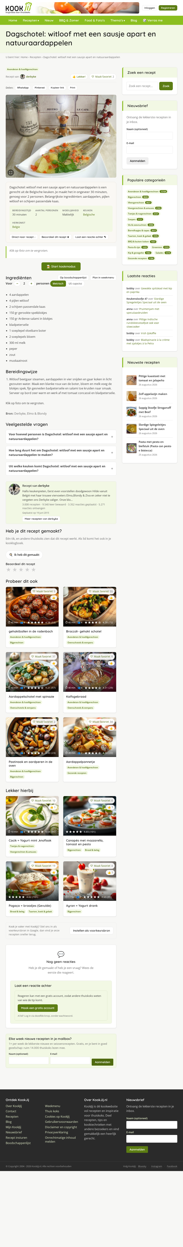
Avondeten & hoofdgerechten (22, 69)
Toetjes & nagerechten (22, 846)
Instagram (156, 1166)
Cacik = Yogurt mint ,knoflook (30, 840)
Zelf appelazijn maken (153, 394)
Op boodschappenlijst (73, 277)
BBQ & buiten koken (141, 241)
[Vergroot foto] (11, 172)
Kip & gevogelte (139, 252)
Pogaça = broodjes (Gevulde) (30, 905)
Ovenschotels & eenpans (80, 642)
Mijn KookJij (13, 1127)
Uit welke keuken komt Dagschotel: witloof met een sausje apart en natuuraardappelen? (57, 468)
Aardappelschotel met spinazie (31, 696)
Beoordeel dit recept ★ (55, 237)
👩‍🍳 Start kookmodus (61, 266)
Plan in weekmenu (103, 277)
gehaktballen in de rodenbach (31, 631)
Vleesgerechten (139, 202)
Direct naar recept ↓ (24, 237)
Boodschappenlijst (18, 1143)
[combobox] (142, 86)
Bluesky (142, 1166)
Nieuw (49, 20)
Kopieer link (57, 87)
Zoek (166, 86)
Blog (134, 20)
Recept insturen (16, 1138)
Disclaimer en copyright (61, 1127)
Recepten (30, 20)
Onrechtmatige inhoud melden (60, 1140)
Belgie (16, 227)
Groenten (160, 247)
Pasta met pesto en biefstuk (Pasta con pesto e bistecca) (155, 446)
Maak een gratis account (37, 1008)
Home (13, 20)
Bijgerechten (16, 642)
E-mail (53, 1053)
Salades (163, 252)
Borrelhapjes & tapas (142, 230)
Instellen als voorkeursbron (91, 930)
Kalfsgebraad (76, 696)
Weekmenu (52, 1106)
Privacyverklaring (56, 1132)
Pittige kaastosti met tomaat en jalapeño (152, 378)
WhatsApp (23, 87)
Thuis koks (52, 1111)
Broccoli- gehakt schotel (83, 631)
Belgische (89, 214)
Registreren (168, 7)
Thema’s (116, 20)
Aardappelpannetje (80, 762)
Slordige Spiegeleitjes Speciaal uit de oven (152, 427)
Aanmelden (102, 1062)
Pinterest (40, 87)
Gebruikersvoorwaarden (61, 1122)
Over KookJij (14, 1106)
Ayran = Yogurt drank (82, 905)
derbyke (43, 486)
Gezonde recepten (77, 773)
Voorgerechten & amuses (23, 851)
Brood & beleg (92, 850)
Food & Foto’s (95, 20)
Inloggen (149, 7)
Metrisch (58, 283)
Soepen (135, 219)
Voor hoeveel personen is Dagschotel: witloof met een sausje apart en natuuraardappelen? (58, 436)
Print (72, 87)
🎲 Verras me (153, 20)
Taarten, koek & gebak (40, 911)
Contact (11, 1111)
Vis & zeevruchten (140, 224)
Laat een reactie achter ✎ (90, 237)
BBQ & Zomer (69, 20)
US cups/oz (75, 283)
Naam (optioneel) (18, 1053)
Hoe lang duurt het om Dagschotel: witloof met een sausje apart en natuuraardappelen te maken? (57, 452)
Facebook (172, 1166)
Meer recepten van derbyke (41, 518)
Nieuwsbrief (14, 1132)
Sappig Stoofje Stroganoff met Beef (155, 410)
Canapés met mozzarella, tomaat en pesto (84, 842)
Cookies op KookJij (57, 1117)
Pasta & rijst (137, 247)
